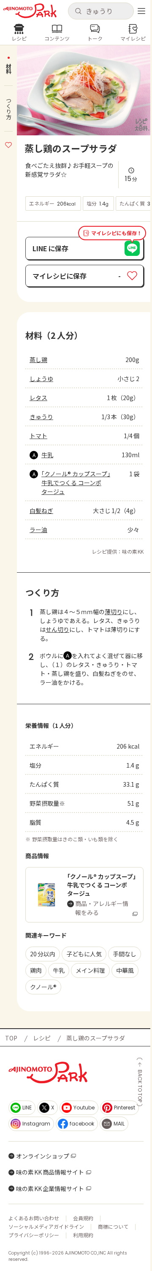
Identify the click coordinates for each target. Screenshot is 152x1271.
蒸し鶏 (38, 359)
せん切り (57, 629)
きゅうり (41, 416)
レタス (38, 397)
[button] (100, 11)
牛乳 (47, 454)
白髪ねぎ (41, 510)
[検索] (78, 11)
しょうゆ (41, 378)
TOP (11, 1038)
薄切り (113, 611)
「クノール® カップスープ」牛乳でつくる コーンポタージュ (75, 482)
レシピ (42, 1038)
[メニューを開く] (141, 11)
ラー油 (38, 529)
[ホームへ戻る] (30, 10)
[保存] (8, 144)
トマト (38, 435)
